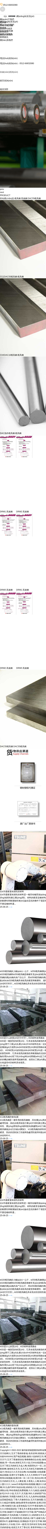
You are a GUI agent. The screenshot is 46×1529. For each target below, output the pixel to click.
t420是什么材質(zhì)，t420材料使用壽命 (18, 1346)
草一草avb (10, 1463)
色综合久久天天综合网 (15, 1472)
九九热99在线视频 (37, 1496)
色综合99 (39, 1478)
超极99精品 (14, 1521)
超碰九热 (40, 1518)
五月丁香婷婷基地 (19, 1453)
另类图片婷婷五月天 (18, 1496)
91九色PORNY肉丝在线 (14, 1487)
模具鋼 (3, 22)
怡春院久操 (10, 1506)
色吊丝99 (33, 1453)
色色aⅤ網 (4, 1518)
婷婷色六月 (31, 1487)
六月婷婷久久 (25, 1515)
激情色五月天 (13, 1469)
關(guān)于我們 (7, 19)
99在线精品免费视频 (18, 1490)
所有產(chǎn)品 (7, 198)
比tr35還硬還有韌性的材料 (12, 891)
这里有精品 (21, 1506)
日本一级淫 (21, 1524)
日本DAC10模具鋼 (8, 355)
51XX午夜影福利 (35, 1506)
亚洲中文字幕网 (16, 1475)
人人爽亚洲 (20, 1481)
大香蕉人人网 (33, 1481)
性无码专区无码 (34, 1524)
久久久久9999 (31, 1475)
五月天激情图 (37, 1500)
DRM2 (19, 512)
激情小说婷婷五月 (35, 1456)
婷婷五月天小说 (23, 1463)
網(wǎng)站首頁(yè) (25, 16)
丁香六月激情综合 (21, 1500)
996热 (42, 1509)
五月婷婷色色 (16, 1518)
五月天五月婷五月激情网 (31, 1469)
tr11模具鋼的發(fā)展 (9, 1117)
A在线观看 (31, 1472)
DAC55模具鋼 (6, 25)
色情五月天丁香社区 (20, 1527)
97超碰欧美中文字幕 (24, 1512)
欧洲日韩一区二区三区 (23, 1478)
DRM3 (3, 590)
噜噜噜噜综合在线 (33, 1459)
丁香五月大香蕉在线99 (27, 1509)
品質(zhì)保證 (6, 28)
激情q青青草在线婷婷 (26, 1503)
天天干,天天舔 (21, 1493)
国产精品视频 (20, 1456)
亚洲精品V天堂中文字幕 (31, 1521)
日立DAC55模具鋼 (8, 277)
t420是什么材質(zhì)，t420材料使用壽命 (22, 1038)
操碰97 (10, 1512)
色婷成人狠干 (29, 1518)
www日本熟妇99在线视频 (23, 1484)
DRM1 (3, 512)
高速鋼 (24, 198)
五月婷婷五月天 (7, 1481)
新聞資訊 (4, 32)
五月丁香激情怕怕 (15, 1459)
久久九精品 (34, 1490)
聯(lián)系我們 (6, 35)
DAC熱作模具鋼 (7, 433)
